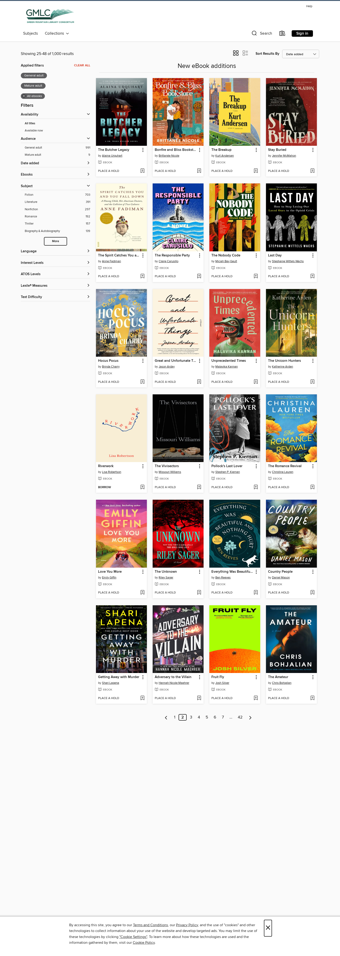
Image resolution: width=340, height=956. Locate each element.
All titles (30, 123)
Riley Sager (166, 577)
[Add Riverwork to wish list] (142, 487)
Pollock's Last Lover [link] (226, 466)
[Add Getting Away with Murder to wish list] (142, 698)
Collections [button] (55, 33)
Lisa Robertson (111, 472)
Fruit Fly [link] (217, 677)
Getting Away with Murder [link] (118, 677)
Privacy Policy (187, 925)
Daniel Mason (281, 577)
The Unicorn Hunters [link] (284, 361)
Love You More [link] (110, 572)
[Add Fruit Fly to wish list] (256, 698)
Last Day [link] (275, 255)
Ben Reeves (223, 577)
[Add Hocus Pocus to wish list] (142, 382)
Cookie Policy (144, 942)
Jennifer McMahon (284, 156)
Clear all (82, 65)
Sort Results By (267, 54)
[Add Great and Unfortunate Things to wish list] (199, 382)
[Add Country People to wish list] (312, 593)
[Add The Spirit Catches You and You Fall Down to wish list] (142, 277)
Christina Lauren (282, 472)
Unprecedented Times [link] (228, 361)
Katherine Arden (282, 366)
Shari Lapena (110, 683)
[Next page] (250, 717)
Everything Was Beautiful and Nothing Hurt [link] (232, 572)
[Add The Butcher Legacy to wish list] (142, 171)
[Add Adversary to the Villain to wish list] (199, 698)
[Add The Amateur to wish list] (312, 698)
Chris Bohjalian (281, 683)
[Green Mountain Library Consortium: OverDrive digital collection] (50, 15)
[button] (261, 34)
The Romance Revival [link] (285, 466)
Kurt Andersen (224, 156)
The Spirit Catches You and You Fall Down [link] (119, 255)
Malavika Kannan (226, 366)
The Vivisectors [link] (167, 466)
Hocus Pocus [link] (108, 361)
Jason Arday (167, 366)
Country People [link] (280, 572)
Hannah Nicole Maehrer (174, 683)
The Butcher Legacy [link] (113, 150)
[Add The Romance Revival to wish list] (312, 487)
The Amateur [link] (278, 677)
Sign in (302, 33)
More (55, 241)
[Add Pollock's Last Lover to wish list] (256, 487)
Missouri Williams (170, 472)
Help (309, 6)
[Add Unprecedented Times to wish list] (256, 382)
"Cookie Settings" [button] (133, 937)
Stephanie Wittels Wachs (288, 261)
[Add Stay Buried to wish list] (312, 171)
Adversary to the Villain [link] (173, 677)
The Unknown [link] (166, 572)
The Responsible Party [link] (172, 255)
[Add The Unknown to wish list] (199, 593)
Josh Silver (222, 683)
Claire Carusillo (168, 261)
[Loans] (282, 34)
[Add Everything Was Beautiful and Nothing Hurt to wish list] (256, 593)
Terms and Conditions (150, 925)
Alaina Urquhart (112, 156)
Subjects (30, 33)
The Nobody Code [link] (225, 255)
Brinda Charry (111, 366)
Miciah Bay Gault (226, 261)
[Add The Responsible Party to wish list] (199, 277)
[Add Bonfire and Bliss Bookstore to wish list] (199, 171)
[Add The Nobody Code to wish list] (256, 277)
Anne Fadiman (111, 261)
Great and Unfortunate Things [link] (176, 361)
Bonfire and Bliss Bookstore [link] (176, 150)
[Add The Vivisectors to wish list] (199, 487)
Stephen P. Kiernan (227, 472)
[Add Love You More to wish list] (142, 593)
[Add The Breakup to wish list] (256, 171)
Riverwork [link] (106, 466)
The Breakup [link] (221, 150)
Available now (34, 130)
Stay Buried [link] (277, 150)
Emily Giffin (109, 577)
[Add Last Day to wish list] (312, 277)
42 (240, 717)
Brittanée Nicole (169, 156)
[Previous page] (166, 717)
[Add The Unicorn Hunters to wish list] (312, 382)
